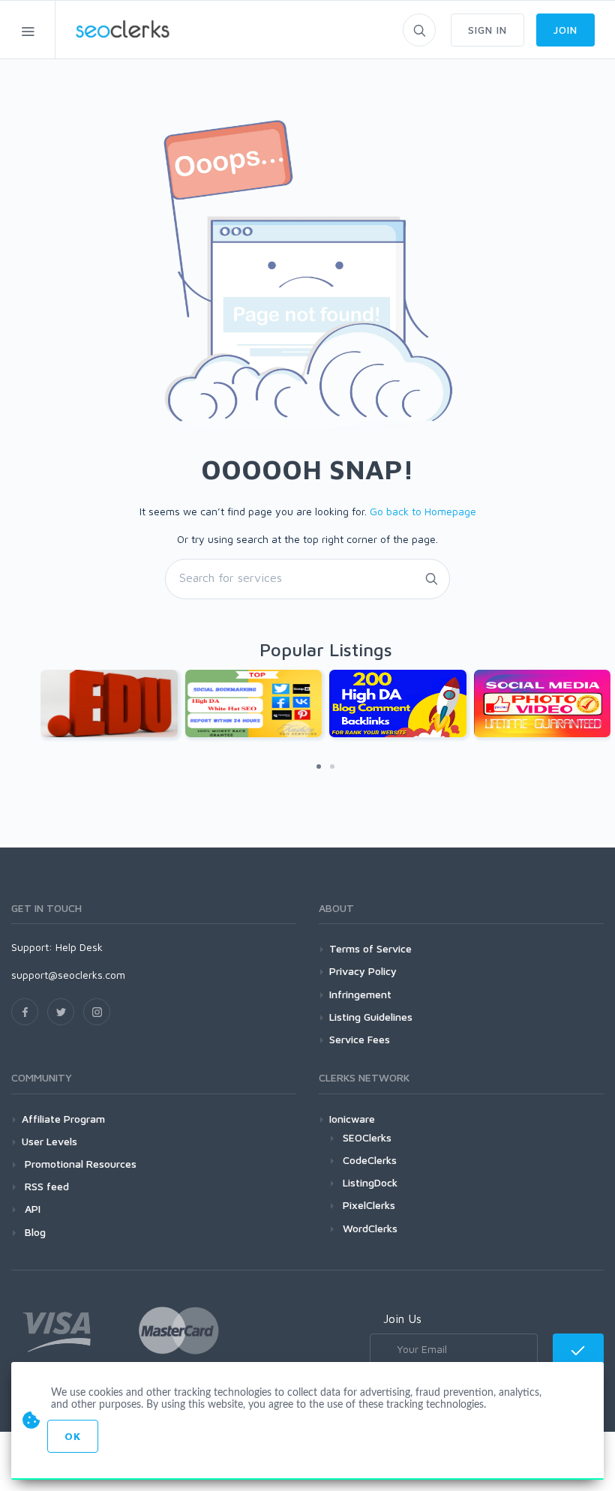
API (31, 1208)
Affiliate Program (63, 1118)
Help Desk (79, 946)
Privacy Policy (363, 970)
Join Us (402, 1318)
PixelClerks (369, 1204)
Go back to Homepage (423, 511)
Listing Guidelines (370, 1016)
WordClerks (370, 1228)
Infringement (360, 994)
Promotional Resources (79, 1163)
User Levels (49, 1141)
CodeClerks (370, 1160)
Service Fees (359, 1039)
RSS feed (45, 1186)
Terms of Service (370, 948)
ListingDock (370, 1182)
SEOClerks (367, 1137)
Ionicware (352, 1118)
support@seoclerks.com (68, 974)
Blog (34, 1232)
